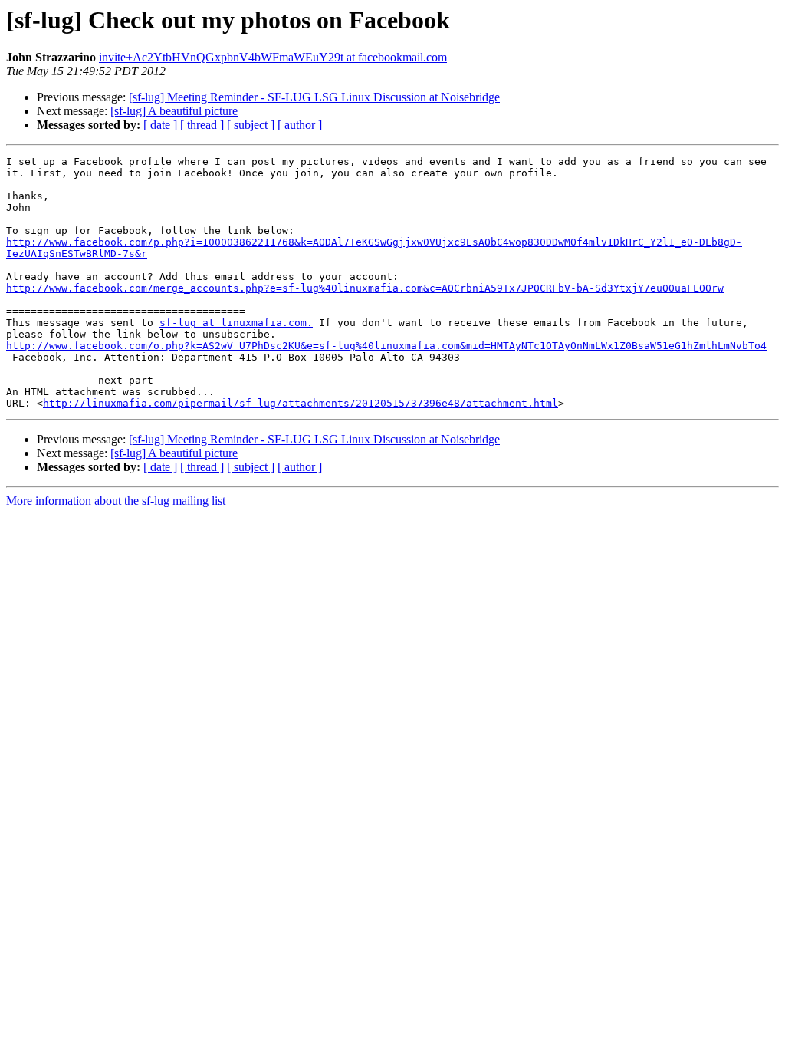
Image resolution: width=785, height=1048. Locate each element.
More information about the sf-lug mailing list (115, 500)
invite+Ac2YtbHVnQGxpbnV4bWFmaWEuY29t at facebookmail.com (273, 57)
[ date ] (160, 124)
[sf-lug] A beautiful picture (174, 110)
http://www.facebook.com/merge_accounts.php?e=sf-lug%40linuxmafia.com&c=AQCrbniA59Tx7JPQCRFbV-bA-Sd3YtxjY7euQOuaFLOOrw (365, 288)
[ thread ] (202, 124)
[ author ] (300, 124)
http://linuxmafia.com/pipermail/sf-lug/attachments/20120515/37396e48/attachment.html (300, 403)
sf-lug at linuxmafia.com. (236, 322)
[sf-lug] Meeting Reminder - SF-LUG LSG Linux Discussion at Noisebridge (314, 97)
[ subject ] (250, 124)
